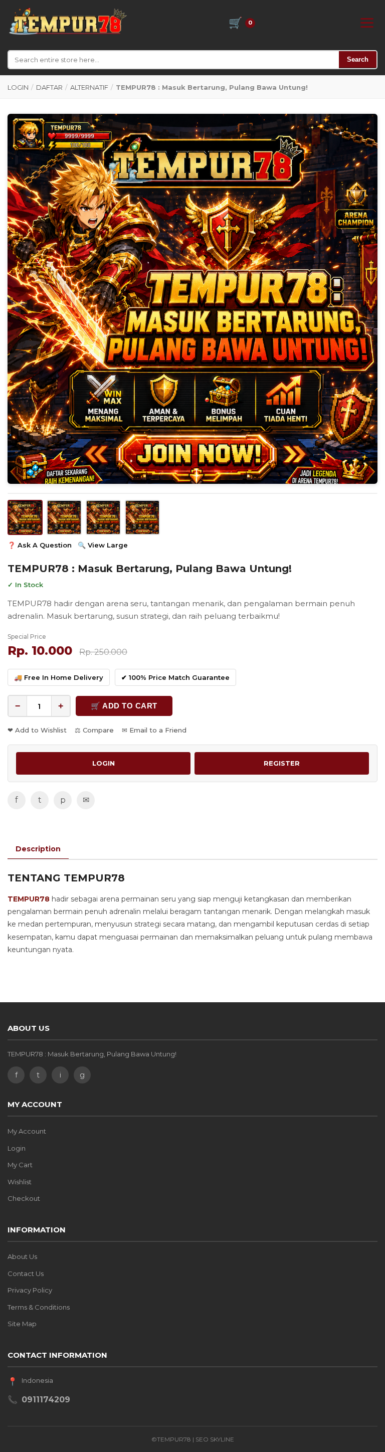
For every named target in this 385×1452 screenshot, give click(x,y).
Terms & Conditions (39, 1307)
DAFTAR (49, 87)
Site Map (22, 1324)
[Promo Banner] (192, 299)
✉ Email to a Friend (154, 730)
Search (357, 59)
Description (38, 848)
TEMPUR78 (29, 898)
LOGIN (18, 87)
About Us (22, 1256)
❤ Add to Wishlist (37, 730)
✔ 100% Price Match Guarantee (175, 677)
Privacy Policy (30, 1290)
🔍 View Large (103, 545)
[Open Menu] (366, 23)
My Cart (20, 1165)
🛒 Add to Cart (124, 705)
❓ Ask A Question (40, 545)
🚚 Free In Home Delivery (58, 677)
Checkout (24, 1198)
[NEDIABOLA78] (67, 21)
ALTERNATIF (89, 87)
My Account (27, 1131)
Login (17, 1148)
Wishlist (20, 1182)
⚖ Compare (94, 730)
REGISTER (282, 763)
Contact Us (26, 1273)
